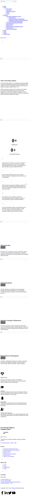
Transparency (7, 193)
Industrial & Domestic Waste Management (18, 20)
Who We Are (9, 8)
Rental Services (9, 27)
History (8, 12)
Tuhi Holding (12, 488)
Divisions (5, 15)
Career (7, 13)
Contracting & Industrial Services (13, 16)
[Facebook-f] (2, 493)
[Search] (15, 1)
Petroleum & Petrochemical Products (14, 22)
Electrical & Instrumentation (9, 454)
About (4, 7)
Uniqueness (6, 203)
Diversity (5, 181)
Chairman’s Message (10, 11)
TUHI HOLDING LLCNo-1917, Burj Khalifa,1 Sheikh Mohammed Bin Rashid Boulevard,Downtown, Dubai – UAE (11, 481)
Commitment (7, 171)
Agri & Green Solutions (11, 29)
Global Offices (6, 34)
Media (4, 30)
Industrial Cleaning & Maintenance (17, 19)
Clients (4, 32)
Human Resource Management (16, 21)
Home (4, 6)
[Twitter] (10, 493)
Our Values (8, 10)
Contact (5, 468)
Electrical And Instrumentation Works (14, 26)
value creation (7, 159)
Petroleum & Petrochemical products (11, 450)
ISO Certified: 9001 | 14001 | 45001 (9, 443)
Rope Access (9, 25)
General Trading (9, 24)
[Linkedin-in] (6, 493)
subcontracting (12, 17)
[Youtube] (13, 493)
